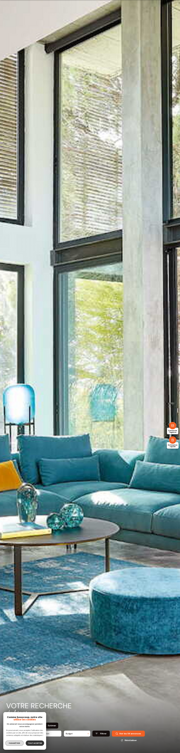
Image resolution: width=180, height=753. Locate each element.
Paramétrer (14, 743)
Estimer (52, 725)
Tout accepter (35, 743)
